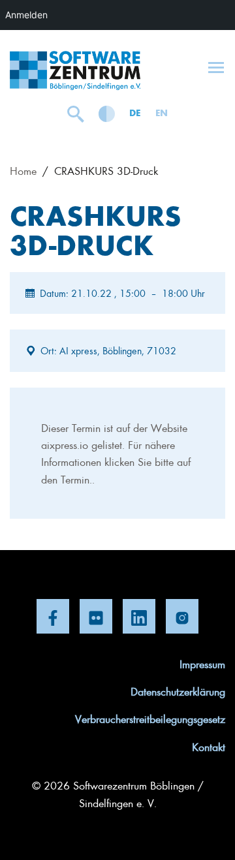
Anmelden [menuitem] (26, 14)
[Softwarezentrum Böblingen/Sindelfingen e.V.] (75, 70)
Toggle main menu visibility (216, 66)
